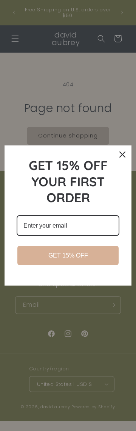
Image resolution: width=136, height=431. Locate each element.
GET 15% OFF (68, 255)
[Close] (122, 154)
